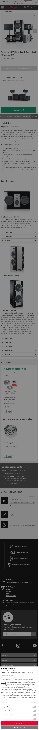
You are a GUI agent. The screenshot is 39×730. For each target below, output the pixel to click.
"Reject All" (3, 682)
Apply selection (19, 727)
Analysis (4, 707)
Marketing (5, 711)
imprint (19, 699)
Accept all (19, 723)
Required (4, 702)
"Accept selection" (14, 694)
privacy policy (9, 699)
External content (6, 719)
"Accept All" (29, 687)
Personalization (6, 715)
